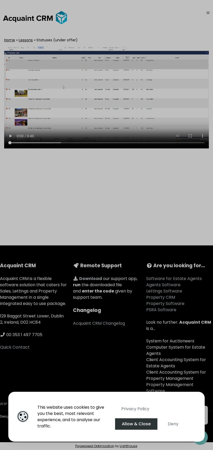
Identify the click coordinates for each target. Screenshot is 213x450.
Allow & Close (136, 424)
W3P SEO (7, 403)
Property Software (165, 303)
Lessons (26, 40)
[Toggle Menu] (208, 13)
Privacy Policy (135, 409)
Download (90, 279)
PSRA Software (161, 310)
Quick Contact (15, 347)
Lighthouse (128, 446)
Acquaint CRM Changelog (99, 323)
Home (9, 40)
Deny (173, 424)
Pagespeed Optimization (94, 446)
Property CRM (160, 297)
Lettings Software (164, 291)
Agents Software (163, 285)
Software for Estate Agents (174, 279)
